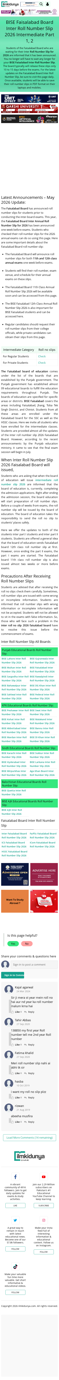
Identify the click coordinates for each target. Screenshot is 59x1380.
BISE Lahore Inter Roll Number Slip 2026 (14, 660)
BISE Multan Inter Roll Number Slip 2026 (14, 669)
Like (15, 1205)
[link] (30, 4)
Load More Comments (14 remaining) (30, 1137)
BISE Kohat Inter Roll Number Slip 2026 (13, 721)
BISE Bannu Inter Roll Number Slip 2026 (41, 730)
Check (42, 356)
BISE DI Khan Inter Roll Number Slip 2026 (42, 739)
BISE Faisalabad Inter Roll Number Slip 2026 (42, 669)
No (27, 943)
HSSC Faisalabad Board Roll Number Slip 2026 (14, 853)
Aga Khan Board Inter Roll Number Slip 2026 (42, 773)
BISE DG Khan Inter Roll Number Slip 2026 (43, 687)
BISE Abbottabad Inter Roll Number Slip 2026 (14, 730)
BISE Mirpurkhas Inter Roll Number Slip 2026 (14, 773)
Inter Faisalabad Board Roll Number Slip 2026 (14, 835)
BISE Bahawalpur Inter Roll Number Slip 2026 (14, 687)
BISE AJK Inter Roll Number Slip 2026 (12, 811)
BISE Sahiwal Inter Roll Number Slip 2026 (14, 696)
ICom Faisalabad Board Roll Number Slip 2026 (42, 844)
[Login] (47, 4)
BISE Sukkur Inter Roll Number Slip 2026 (42, 755)
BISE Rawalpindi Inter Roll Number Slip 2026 (42, 678)
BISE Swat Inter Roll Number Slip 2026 (41, 712)
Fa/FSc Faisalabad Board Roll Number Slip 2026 (43, 835)
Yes (13, 943)
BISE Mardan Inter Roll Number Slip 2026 (14, 739)
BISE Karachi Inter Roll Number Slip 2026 (14, 755)
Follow (15, 1249)
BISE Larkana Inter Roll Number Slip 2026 (42, 764)
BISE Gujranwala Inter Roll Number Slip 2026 (42, 660)
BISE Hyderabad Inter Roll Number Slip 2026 (14, 764)
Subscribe (44, 1205)
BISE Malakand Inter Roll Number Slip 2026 (42, 721)
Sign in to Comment (14, 975)
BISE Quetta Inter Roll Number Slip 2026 (14, 792)
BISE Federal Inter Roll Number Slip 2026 (42, 696)
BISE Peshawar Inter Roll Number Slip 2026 (15, 712)
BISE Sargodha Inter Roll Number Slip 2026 (15, 678)
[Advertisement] (29, 156)
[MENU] (55, 4)
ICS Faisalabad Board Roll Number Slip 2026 (14, 844)
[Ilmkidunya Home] (10, 4)
